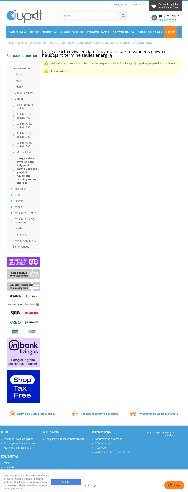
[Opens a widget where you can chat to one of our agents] (174, 485)
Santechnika (17, 32)
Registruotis (138, 4)
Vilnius (8, 463)
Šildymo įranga (123, 32)
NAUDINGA (51, 432)
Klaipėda (9, 467)
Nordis (19, 228)
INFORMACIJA (101, 432)
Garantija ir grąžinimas (17, 447)
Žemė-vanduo (21, 246)
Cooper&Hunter (24, 92)
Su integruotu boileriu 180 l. (24, 115)
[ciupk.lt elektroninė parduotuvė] (24, 17)
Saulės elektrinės (150, 32)
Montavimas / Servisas (108, 439)
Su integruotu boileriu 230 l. (24, 125)
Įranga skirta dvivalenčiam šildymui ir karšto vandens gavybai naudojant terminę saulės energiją (27, 170)
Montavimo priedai (26, 240)
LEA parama (102, 443)
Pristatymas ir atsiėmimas (19, 443)
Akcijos (170, 32)
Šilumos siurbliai (71, 32)
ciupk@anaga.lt (167, 20)
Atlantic (19, 86)
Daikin (53, 42)
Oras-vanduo (41, 42)
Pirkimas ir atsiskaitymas (18, 439)
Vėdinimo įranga (98, 32)
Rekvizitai (9, 472)
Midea (18, 207)
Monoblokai (24, 152)
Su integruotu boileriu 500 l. (24, 144)
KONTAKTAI (9, 456)
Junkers (19, 201)
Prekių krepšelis (168, 4)
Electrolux (20, 188)
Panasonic (21, 234)
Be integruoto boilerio (25, 106)
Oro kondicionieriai (43, 32)
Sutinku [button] (66, 482)
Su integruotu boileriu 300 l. (24, 134)
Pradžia (10, 42)
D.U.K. (5, 432)
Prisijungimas (120, 4)
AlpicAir (19, 74)
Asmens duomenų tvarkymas (112, 452)
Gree (17, 194)
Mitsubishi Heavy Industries (25, 220)
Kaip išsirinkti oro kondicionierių (65, 439)
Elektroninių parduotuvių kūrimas (160, 432)
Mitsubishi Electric (25, 213)
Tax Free (100, 447)
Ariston (19, 80)
